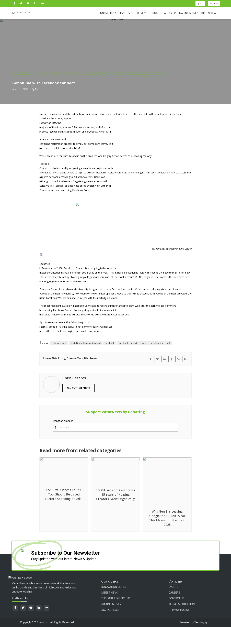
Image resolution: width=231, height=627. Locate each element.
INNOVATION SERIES (113, 586)
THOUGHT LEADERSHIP (115, 598)
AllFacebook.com (83, 177)
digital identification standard (86, 343)
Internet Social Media (48, 74)
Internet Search (23, 74)
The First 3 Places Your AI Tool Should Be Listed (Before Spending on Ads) (63, 494)
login (143, 343)
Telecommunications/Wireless (123, 74)
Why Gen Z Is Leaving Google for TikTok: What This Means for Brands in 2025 (167, 518)
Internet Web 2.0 (75, 74)
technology (95, 74)
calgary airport (59, 343)
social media (156, 343)
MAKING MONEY (111, 604)
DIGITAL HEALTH (111, 609)
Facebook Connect (44, 166)
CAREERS (174, 592)
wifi (168, 343)
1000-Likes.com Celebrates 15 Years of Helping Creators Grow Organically (115, 494)
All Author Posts (78, 387)
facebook (109, 343)
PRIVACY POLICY (179, 609)
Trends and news (155, 74)
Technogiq (200, 622)
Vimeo (138, 289)
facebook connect (128, 343)
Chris (37, 89)
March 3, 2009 (20, 89)
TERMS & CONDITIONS (182, 604)
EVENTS (173, 586)
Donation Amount (63, 420)
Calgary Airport (111, 156)
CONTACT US (176, 598)
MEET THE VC (109, 592)
